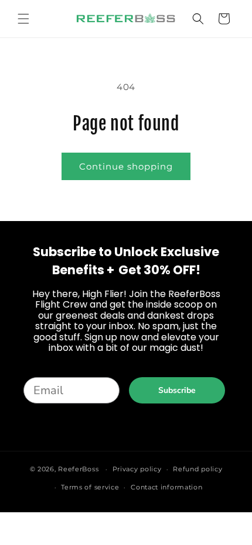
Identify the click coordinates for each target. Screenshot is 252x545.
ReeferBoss (78, 469)
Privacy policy (137, 469)
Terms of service (90, 487)
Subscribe (177, 390)
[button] (23, 19)
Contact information (166, 487)
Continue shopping (126, 166)
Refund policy (197, 469)
